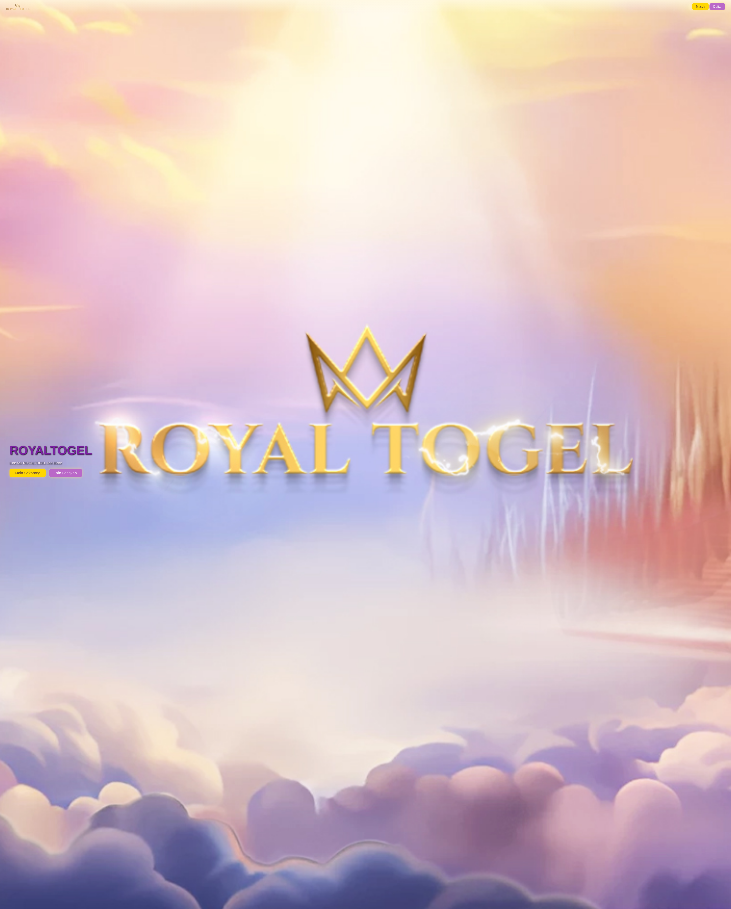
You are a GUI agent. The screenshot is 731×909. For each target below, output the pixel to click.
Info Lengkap (66, 473)
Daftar (717, 6)
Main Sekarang (27, 473)
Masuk (700, 6)
